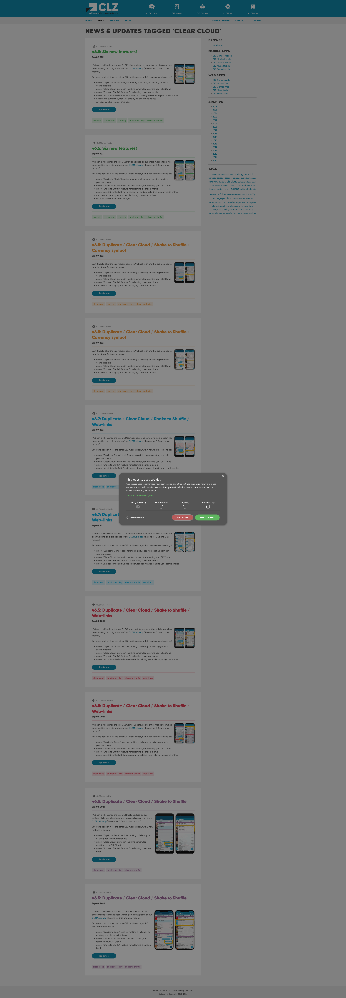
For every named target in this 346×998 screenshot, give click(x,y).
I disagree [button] (182, 517)
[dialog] (173, 499)
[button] (173, 495)
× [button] (223, 476)
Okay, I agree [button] (207, 517)
